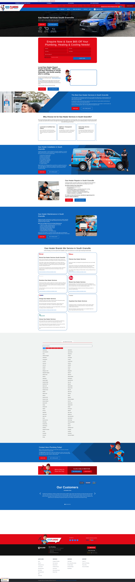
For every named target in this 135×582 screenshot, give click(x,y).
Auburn (69, 367)
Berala (69, 395)
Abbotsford (70, 349)
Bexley (44, 404)
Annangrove (45, 359)
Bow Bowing (45, 425)
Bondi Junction (45, 420)
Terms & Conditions (65, 580)
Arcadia (69, 359)
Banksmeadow (70, 376)
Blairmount (45, 414)
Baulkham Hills (45, 384)
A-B (44, 348)
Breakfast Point (70, 427)
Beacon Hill (45, 385)
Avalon (69, 368)
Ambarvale (45, 357)
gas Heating (71, 3)
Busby (44, 437)
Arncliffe (44, 361)
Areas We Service (41, 568)
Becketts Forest (45, 389)
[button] (47, 57)
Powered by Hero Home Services (22, 3)
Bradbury (44, 427)
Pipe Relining (70, 568)
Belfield (44, 391)
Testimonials (40, 575)
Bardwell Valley (45, 382)
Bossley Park (45, 423)
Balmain (69, 372)
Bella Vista (70, 391)
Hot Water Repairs (70, 564)
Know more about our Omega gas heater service (47, 309)
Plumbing (49, 3)
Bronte (44, 431)
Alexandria (70, 353)
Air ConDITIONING (94, 3)
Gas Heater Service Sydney (44, 1)
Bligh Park (44, 416)
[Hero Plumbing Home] (42, 547)
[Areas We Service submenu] (82, 9)
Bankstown (45, 378)
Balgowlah (70, 370)
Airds (44, 353)
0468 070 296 (42, 452)
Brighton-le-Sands (46, 429)
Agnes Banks (70, 351)
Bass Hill (69, 382)
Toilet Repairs (70, 561)
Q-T (58, 348)
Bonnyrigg (44, 421)
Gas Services (55, 568)
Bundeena (70, 433)
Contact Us (84, 561)
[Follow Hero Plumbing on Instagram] (72, 540)
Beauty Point (70, 387)
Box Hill (69, 425)
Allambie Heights (46, 355)
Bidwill (69, 406)
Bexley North (70, 404)
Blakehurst (70, 414)
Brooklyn (69, 431)
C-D (47, 348)
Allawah (69, 355)
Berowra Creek (45, 399)
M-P (55, 348)
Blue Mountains (71, 416)
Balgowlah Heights (46, 372)
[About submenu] (71, 9)
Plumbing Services (41, 564)
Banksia (44, 376)
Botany (69, 423)
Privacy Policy (84, 564)
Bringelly (69, 429)
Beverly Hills (45, 402)
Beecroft (69, 389)
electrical (117, 3)
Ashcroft (44, 365)
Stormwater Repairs (71, 566)
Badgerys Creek (45, 370)
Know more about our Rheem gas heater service (77, 291)
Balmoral (69, 374)
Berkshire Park (45, 397)
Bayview (69, 384)
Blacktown (44, 412)
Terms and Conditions (85, 566)
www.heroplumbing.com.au (54, 552)
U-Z (61, 348)
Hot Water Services (56, 566)
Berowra (69, 397)
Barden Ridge (45, 380)
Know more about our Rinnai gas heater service (47, 271)
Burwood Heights (71, 435)
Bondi (44, 418)
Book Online (40, 570)
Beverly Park (70, 402)
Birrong (44, 410)
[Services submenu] (65, 9)
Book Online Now (91, 550)
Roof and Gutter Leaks (56, 570)
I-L (52, 348)
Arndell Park (70, 361)
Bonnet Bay (70, 420)
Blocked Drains (55, 564)
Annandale (70, 357)
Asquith (44, 367)
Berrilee (69, 401)
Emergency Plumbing (56, 561)
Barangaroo (70, 378)
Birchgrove (70, 408)
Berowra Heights (71, 399)
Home (39, 1)
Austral (44, 368)
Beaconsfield (70, 385)
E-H (50, 348)
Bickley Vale (45, 406)
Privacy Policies (58, 580)
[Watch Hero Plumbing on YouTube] (75, 540)
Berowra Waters (45, 401)
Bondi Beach (70, 418)
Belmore (69, 393)
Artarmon (44, 363)
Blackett (69, 410)
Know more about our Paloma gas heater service (77, 271)
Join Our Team (40, 566)
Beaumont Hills (45, 387)
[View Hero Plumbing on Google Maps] (77, 540)
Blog (38, 573)
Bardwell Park (70, 380)
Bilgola (44, 408)
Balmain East (45, 374)
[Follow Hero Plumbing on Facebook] (70, 540)
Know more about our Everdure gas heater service (48, 291)
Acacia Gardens (45, 351)
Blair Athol (70, 412)
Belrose (44, 395)
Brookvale (44, 433)
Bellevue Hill (45, 393)
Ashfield (69, 365)
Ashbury (69, 363)
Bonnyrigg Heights (71, 421)
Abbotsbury (45, 349)
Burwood (44, 435)
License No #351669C (73, 580)
